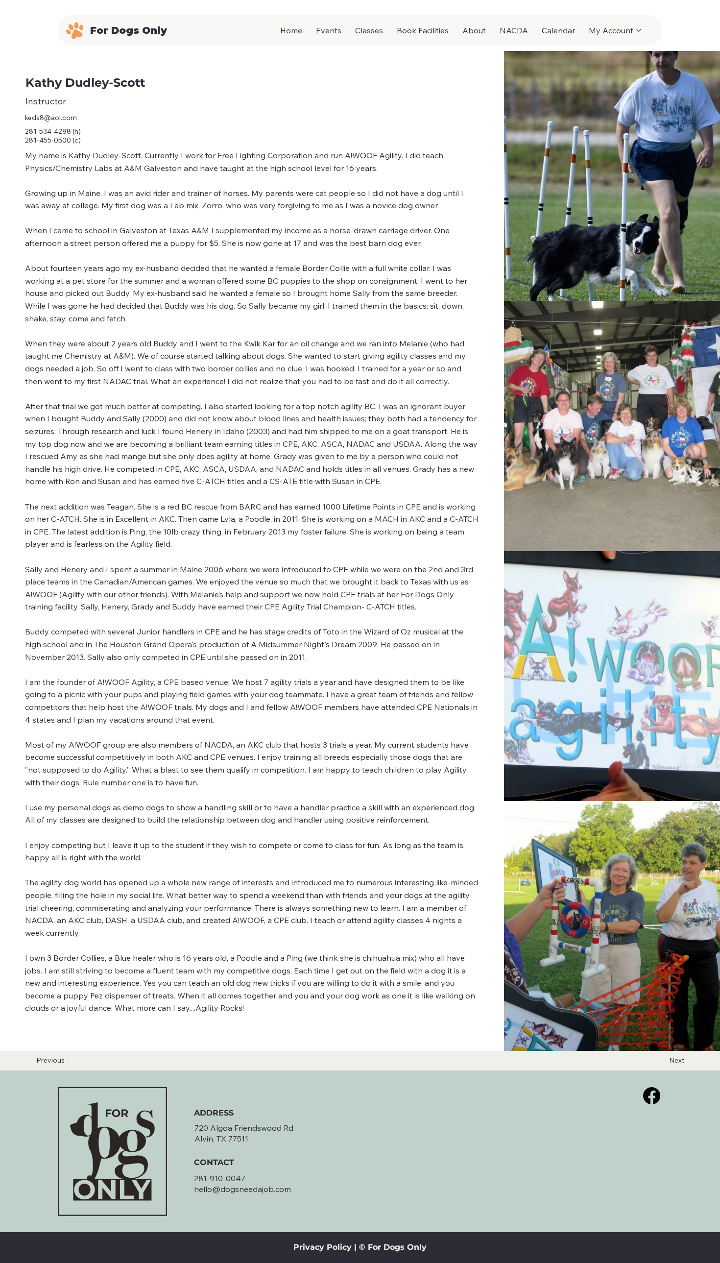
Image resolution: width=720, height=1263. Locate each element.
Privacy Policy (322, 1247)
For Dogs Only (128, 30)
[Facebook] (651, 1095)
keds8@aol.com (51, 117)
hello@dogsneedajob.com (242, 1189)
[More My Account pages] (638, 30)
